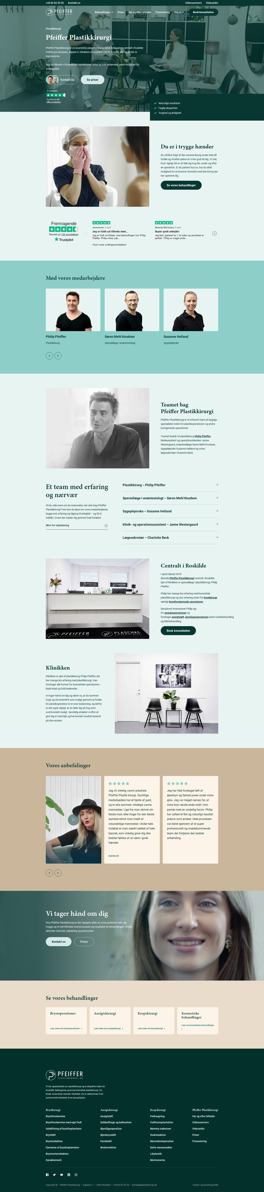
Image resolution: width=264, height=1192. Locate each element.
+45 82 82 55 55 (121, 1184)
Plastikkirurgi (90, 37)
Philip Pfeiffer (56, 336)
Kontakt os (67, 79)
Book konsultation (203, 12)
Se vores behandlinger (181, 185)
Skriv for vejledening (57, 525)
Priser (84, 941)
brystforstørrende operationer (186, 601)
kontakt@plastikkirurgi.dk (144, 1184)
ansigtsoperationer (175, 612)
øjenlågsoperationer (197, 617)
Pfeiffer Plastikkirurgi (182, 578)
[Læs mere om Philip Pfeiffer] (73, 310)
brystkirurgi (210, 597)
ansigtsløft (178, 617)
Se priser (92, 79)
